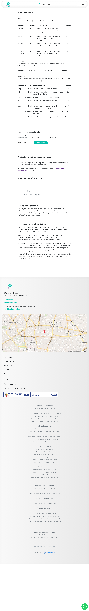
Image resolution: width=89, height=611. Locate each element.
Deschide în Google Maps (13, 309)
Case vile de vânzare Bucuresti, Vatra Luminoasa (44, 431)
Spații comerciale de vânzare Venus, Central (44, 477)
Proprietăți (7, 357)
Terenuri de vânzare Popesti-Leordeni (44, 457)
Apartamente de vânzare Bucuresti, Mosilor (44, 416)
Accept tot (41, 143)
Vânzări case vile (44, 426)
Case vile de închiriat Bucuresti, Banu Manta (44, 503)
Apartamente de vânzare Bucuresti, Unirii (44, 411)
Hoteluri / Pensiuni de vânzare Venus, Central (44, 537)
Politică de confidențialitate (14, 388)
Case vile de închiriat (44, 498)
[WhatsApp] (84, 606)
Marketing (52, 137)
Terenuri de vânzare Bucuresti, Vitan (44, 462)
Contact (6, 374)
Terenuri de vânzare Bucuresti (44, 449)
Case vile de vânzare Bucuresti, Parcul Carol (44, 434)
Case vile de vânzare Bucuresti (44, 429)
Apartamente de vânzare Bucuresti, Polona (44, 419)
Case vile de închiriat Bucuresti (44, 501)
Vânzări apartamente (44, 405)
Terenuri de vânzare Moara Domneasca (44, 459)
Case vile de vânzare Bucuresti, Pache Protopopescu (44, 436)
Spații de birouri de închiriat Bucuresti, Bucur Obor (44, 516)
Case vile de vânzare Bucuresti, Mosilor (44, 442)
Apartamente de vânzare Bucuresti (45, 408)
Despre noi (8, 365)
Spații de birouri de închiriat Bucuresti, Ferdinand (44, 519)
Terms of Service (23, 171)
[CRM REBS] (49, 552)
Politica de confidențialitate (32, 194)
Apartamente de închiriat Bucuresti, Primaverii (44, 491)
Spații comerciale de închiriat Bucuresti (44, 511)
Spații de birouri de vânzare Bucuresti (44, 472)
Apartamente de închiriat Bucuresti (44, 488)
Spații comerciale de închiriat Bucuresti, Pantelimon (44, 521)
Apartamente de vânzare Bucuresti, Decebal (44, 421)
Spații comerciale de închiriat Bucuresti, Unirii (44, 524)
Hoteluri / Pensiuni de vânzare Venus (44, 535)
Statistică (38, 137)
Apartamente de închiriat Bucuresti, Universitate (44, 493)
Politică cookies (9, 384)
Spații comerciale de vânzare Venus (44, 475)
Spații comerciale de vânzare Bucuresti (44, 469)
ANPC (5, 380)
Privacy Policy (59, 168)
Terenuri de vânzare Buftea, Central (44, 454)
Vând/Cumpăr (9, 361)
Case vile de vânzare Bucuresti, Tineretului (44, 439)
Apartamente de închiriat (44, 485)
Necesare (23, 137)
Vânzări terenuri (44, 446)
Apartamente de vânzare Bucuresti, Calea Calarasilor (44, 413)
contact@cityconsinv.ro (12, 302)
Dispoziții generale (28, 191)
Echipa (6, 370)
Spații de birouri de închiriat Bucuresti (44, 513)
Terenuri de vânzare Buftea (44, 452)
